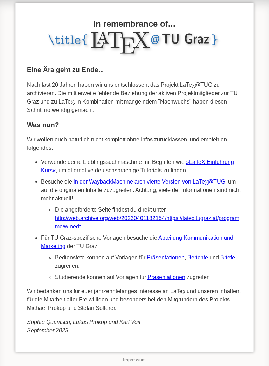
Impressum (134, 359)
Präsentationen (166, 257)
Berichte (197, 257)
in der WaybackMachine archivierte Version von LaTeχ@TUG (149, 182)
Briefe (227, 257)
